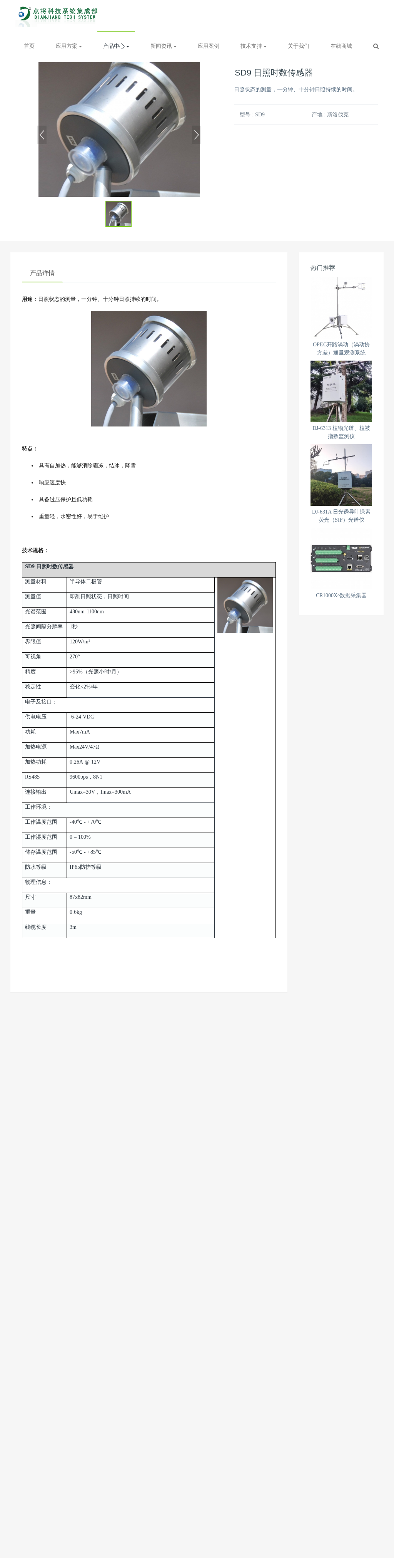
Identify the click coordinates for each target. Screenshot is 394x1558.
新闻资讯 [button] (162, 46)
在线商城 (341, 46)
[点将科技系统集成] (59, 15)
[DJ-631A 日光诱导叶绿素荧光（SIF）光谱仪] (341, 475)
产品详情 (42, 273)
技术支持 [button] (252, 46)
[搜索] (375, 46)
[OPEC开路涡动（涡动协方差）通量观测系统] (341, 308)
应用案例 (208, 46)
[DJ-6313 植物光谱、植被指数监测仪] (341, 391)
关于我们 (298, 46)
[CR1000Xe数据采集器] (341, 558)
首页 (29, 46)
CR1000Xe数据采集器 (341, 595)
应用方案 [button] (67, 46)
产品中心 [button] (114, 46)
